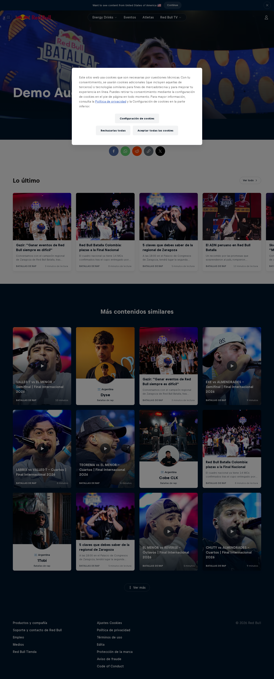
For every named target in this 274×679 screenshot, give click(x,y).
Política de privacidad (110, 101)
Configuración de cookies (137, 118)
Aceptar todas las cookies (155, 130)
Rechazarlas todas (113, 130)
